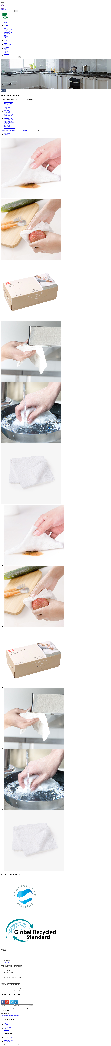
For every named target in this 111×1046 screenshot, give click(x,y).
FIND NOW (29, 99)
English (2, 5)
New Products (7, 134)
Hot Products (7, 135)
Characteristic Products (9, 106)
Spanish (2, 8)
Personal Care (7, 33)
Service (5, 22)
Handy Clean (7, 107)
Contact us (3, 9)
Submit (31, 1005)
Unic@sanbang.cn (14, 1015)
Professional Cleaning (9, 32)
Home (5, 40)
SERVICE (6, 1030)
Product (5, 28)
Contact (5, 1028)
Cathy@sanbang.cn (5, 1015)
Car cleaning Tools (8, 114)
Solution (6, 25)
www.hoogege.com (48, 1044)
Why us (5, 37)
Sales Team (6, 39)
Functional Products (8, 113)
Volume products (8, 103)
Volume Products (8, 115)
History (5, 35)
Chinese (2, 6)
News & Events (7, 24)
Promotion (6, 110)
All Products (7, 133)
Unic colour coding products (10, 104)
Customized (6, 26)
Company (6, 36)
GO (16, 11)
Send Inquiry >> (7, 960)
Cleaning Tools (7, 108)
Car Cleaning (7, 31)
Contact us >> (7, 962)
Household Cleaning (8, 29)
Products (7, 130)
